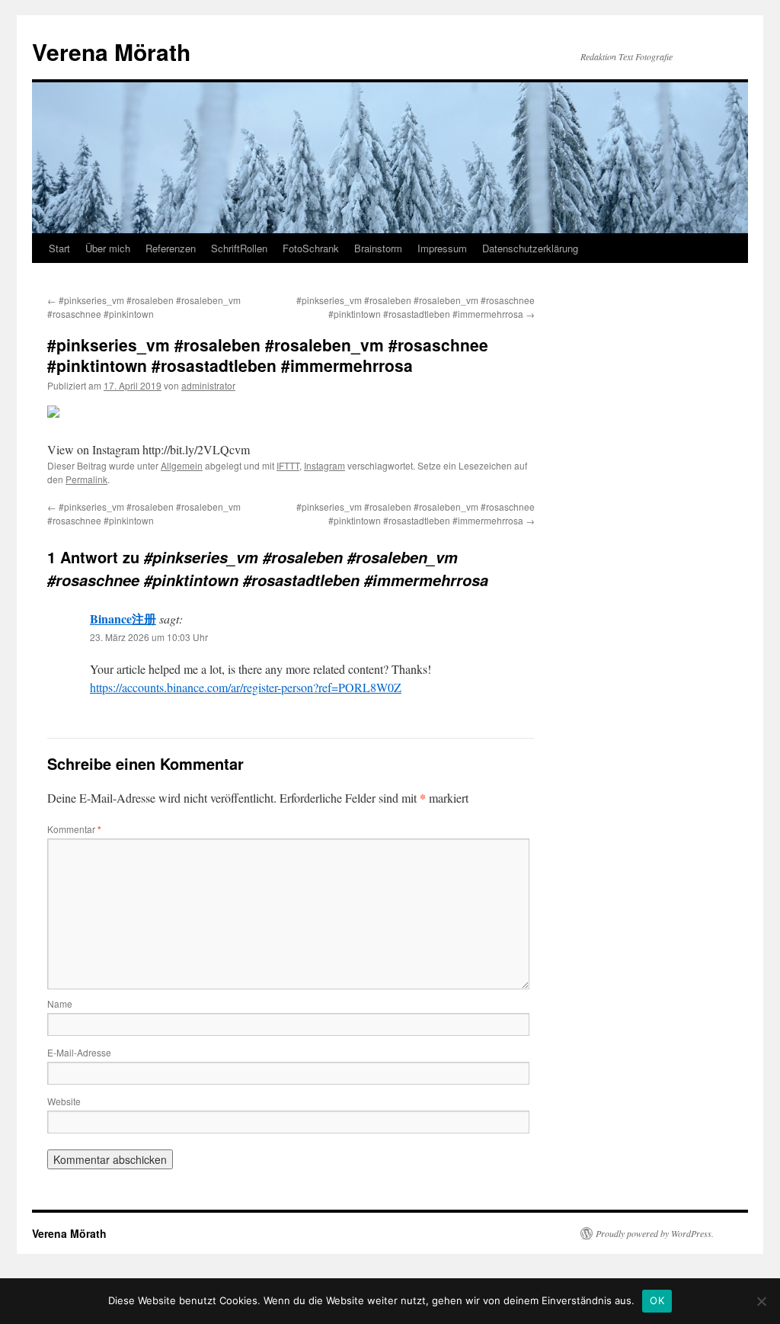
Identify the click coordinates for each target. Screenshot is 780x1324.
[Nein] (761, 1301)
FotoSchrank (311, 248)
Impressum (442, 248)
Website (64, 1101)
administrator (208, 385)
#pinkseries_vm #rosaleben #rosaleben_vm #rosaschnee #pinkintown (144, 306)
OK (657, 1300)
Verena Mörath (111, 51)
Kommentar (74, 828)
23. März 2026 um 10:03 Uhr (149, 636)
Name (59, 1003)
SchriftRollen (239, 248)
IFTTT (288, 465)
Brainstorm (378, 248)
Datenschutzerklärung (530, 248)
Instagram (324, 465)
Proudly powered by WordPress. (655, 1233)
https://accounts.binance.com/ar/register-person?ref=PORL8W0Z (245, 687)
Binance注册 (123, 618)
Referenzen (170, 248)
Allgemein (182, 465)
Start (59, 248)
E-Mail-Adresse (79, 1052)
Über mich (107, 248)
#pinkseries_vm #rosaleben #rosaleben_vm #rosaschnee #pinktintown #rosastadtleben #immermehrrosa (415, 306)
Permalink (86, 479)
